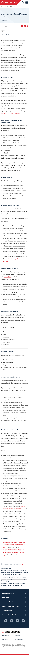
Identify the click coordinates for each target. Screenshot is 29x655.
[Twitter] (17, 620)
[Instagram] (11, 620)
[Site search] (23, 2)
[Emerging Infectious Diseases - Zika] (10, 2)
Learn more (5, 597)
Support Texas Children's (10, 606)
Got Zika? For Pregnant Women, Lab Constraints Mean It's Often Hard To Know (14, 544)
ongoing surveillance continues (10, 113)
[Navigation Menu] (26, 2)
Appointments (7, 610)
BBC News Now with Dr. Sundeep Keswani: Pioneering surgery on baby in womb (14, 584)
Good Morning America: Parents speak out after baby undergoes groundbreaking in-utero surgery (14, 579)
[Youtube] (23, 620)
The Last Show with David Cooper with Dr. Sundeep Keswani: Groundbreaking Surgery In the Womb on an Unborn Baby (14, 572)
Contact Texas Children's (10, 615)
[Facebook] (5, 620)
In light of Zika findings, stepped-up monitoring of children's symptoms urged (13, 552)
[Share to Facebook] (22, 26)
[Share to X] (25, 26)
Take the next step (8, 593)
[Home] (1, 7)
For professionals (8, 602)
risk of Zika (7, 277)
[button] (27, 26)
